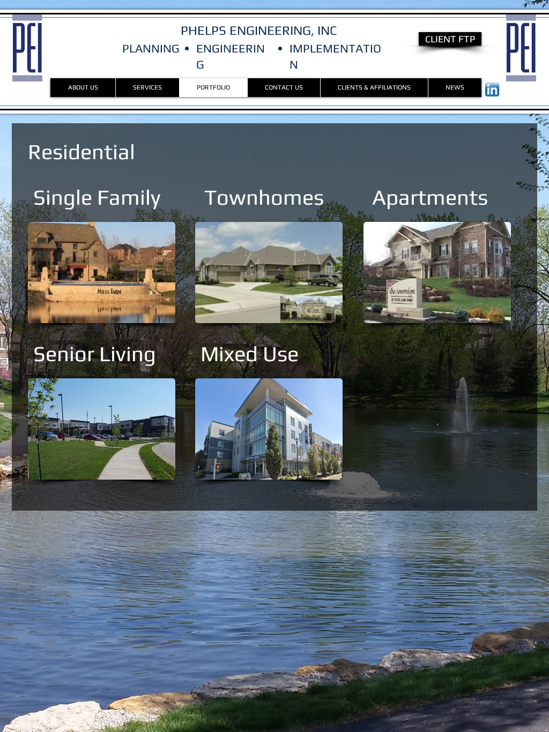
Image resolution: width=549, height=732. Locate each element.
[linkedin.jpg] (492, 89)
